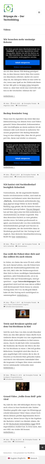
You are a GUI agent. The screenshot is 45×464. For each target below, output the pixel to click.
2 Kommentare (22, 106)
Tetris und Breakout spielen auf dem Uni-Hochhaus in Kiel (19, 325)
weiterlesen (9, 96)
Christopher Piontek (30, 103)
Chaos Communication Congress (18, 305)
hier (13, 236)
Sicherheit (11, 246)
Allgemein (6, 106)
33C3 (16, 212)
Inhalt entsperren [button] (22, 62)
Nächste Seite (42, 447)
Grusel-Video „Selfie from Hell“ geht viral (22, 397)
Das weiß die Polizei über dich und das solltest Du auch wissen (21, 255)
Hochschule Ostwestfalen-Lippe (22, 424)
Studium (6, 177)
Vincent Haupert (33, 209)
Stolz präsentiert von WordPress (23, 453)
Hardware (6, 377)
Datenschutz (7, 453)
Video (7, 103)
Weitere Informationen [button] (22, 67)
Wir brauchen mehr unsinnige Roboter (19, 40)
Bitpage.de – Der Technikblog (13, 17)
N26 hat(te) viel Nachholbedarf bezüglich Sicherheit (19, 186)
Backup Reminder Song (15, 113)
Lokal (5, 442)
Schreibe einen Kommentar (25, 177)
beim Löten (26, 85)
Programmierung (16, 377)
